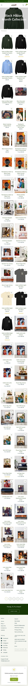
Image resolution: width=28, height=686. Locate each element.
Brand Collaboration (20, 625)
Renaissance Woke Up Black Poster (7, 172)
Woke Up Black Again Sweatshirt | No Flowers (20, 78)
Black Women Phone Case (7, 149)
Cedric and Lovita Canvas (20, 333)
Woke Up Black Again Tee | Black (20, 308)
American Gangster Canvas (7, 218)
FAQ (16, 623)
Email (16, 646)
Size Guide (17, 621)
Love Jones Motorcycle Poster (7, 522)
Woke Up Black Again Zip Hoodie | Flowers (7, 77)
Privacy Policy (18, 629)
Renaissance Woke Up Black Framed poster (20, 149)
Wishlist (3, 630)
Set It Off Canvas (21, 405)
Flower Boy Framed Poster (21, 451)
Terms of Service (19, 632)
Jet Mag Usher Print (7, 496)
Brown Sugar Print (20, 263)
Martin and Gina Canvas (21, 195)
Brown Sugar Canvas (7, 285)
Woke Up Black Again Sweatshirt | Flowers (7, 101)
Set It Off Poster (7, 450)
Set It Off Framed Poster (20, 427)
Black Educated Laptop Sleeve (21, 101)
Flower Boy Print (7, 405)
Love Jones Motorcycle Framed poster (21, 498)
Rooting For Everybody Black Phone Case (21, 125)
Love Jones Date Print (7, 590)
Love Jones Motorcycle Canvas (21, 522)
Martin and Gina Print (21, 217)
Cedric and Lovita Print (7, 360)
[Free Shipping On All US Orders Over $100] (14, 1)
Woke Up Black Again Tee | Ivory (7, 308)
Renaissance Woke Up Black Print (7, 195)
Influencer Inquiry (19, 627)
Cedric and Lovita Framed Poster (20, 360)
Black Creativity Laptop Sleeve (7, 124)
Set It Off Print (7, 427)
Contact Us (3, 628)
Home (2, 621)
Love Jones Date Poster (7, 568)
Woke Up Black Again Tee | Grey (20, 285)
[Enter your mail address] (25, 649)
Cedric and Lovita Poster (7, 383)
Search (16, 619)
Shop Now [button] (14, 611)
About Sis (3, 625)
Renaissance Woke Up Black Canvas (20, 172)
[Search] (23, 5)
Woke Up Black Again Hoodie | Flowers (20, 52)
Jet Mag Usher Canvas (20, 474)
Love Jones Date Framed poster (21, 545)
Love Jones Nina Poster (21, 591)
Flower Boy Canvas (21, 382)
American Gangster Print (7, 241)
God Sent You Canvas (7, 263)
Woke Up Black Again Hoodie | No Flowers (7, 52)
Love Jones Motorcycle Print (7, 545)
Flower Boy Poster (7, 473)
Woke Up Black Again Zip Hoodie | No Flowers (7, 334)
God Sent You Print (20, 240)
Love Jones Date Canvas (21, 568)
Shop (2, 623)
